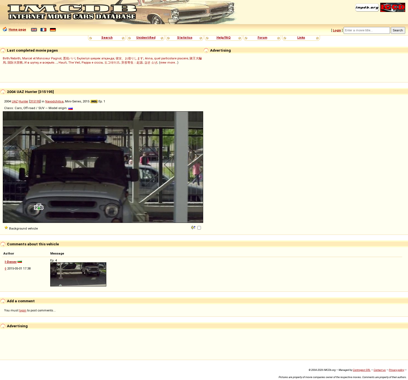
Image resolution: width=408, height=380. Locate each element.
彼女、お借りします (129, 58)
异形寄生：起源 (132, 62)
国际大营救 (15, 62)
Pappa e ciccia (92, 62)
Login (337, 30)
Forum (262, 37)
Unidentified (145, 37)
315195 (35, 101)
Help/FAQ (223, 37)
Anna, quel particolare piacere (166, 58)
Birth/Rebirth (12, 58)
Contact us (380, 369)
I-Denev (11, 262)
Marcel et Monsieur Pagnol (41, 58)
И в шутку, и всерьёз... (40, 62)
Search (107, 37)
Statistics (184, 37)
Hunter (23, 101)
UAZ (15, 101)
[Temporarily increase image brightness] (193, 227)
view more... (168, 62)
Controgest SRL (362, 369)
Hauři (63, 62)
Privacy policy (396, 369)
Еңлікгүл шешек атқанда (95, 58)
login (22, 310)
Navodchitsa (54, 101)
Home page (17, 29)
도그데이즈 (112, 62)
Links (301, 37)
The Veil (74, 62)
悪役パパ (69, 58)
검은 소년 (150, 62)
